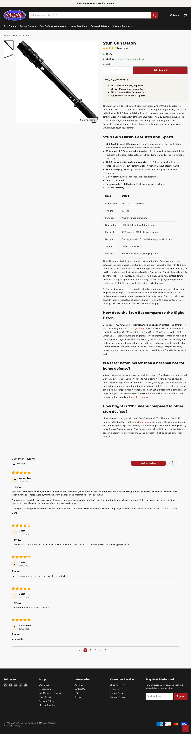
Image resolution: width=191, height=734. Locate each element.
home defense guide (139, 397)
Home (6, 35)
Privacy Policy (116, 693)
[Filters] (170, 463)
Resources (79, 697)
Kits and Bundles (122, 26)
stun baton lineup (142, 422)
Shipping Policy (117, 684)
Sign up (180, 696)
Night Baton (139, 328)
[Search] (154, 15)
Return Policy (116, 689)
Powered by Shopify (11, 726)
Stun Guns (9, 26)
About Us (79, 684)
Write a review (148, 463)
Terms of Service (117, 697)
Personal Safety (99, 26)
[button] (174, 15)
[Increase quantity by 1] (127, 70)
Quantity (107, 64)
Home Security (77, 26)
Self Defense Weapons (52, 26)
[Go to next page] (111, 650)
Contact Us (80, 689)
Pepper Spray (27, 26)
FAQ (77, 693)
